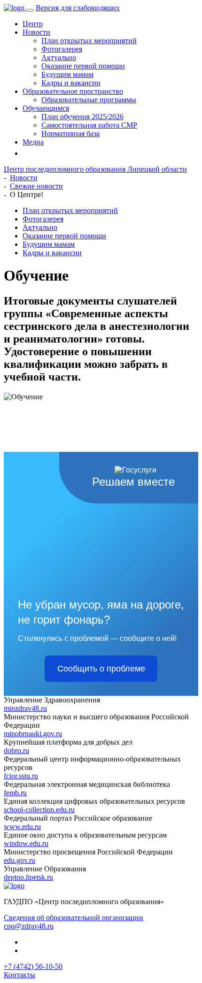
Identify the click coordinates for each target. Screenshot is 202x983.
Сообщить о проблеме (101, 668)
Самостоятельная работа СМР (89, 125)
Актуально (58, 57)
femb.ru (15, 793)
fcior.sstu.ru (21, 776)
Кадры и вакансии (71, 83)
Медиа (33, 142)
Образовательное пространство (73, 91)
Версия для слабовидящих (78, 8)
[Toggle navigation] (30, 10)
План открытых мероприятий (89, 41)
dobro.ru (16, 750)
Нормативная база (70, 133)
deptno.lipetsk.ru (28, 877)
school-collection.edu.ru (39, 810)
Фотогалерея (61, 49)
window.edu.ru (26, 843)
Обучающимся (46, 108)
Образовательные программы (88, 100)
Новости (36, 32)
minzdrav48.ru (25, 708)
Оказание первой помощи (83, 66)
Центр (33, 24)
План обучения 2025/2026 (82, 117)
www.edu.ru (22, 827)
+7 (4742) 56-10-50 (33, 966)
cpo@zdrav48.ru (29, 926)
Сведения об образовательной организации (73, 918)
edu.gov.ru (19, 860)
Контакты (19, 975)
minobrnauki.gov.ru (33, 734)
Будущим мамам (67, 74)
